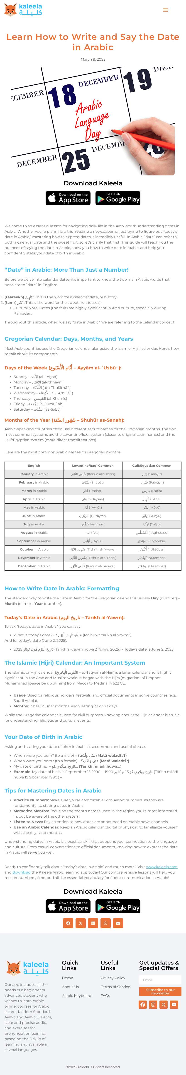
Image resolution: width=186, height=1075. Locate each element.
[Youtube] (174, 1005)
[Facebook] (143, 1005)
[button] (165, 10)
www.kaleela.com (162, 867)
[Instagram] (153, 1005)
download (21, 872)
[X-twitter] (163, 1005)
